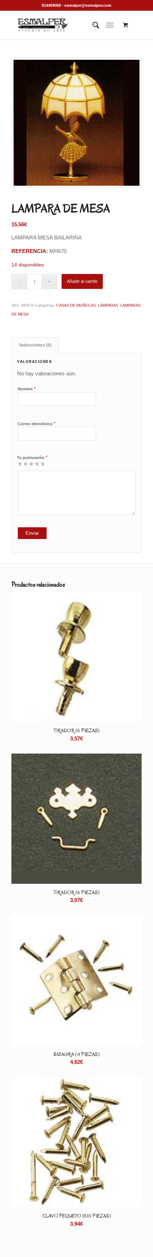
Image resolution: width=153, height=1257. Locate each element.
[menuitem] (92, 25)
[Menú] (110, 25)
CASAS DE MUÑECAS (76, 305)
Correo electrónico (37, 423)
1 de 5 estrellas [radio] (20, 463)
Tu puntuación (32, 457)
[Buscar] (92, 25)
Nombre (27, 388)
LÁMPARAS (108, 305)
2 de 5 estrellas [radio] (22, 463)
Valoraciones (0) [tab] (35, 345)
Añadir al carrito (82, 281)
